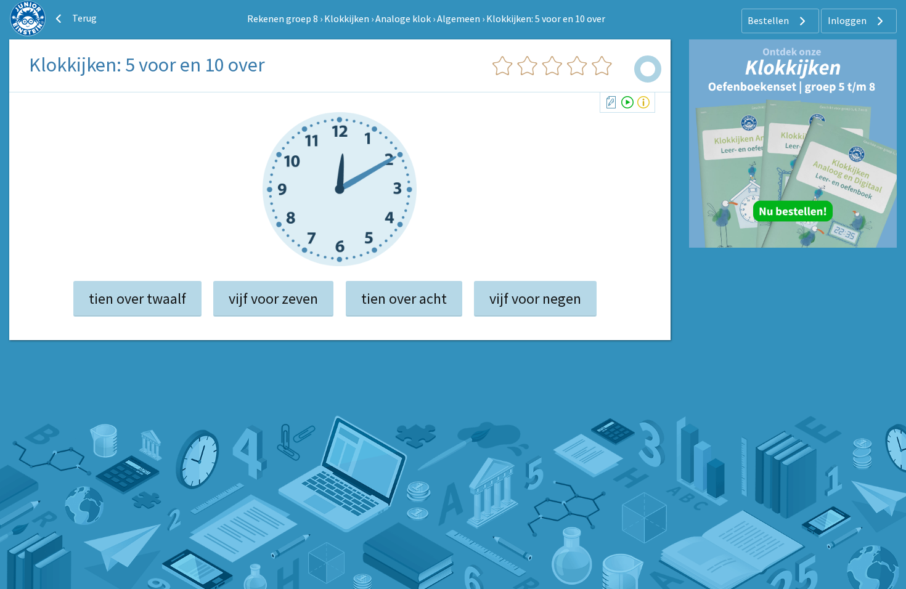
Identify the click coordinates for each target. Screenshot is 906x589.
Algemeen (458, 18)
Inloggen (848, 20)
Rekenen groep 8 (282, 18)
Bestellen (769, 20)
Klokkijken (346, 18)
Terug (83, 18)
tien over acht (404, 298)
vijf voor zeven (273, 298)
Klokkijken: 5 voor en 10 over (545, 18)
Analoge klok (403, 18)
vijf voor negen (535, 298)
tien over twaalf (137, 298)
